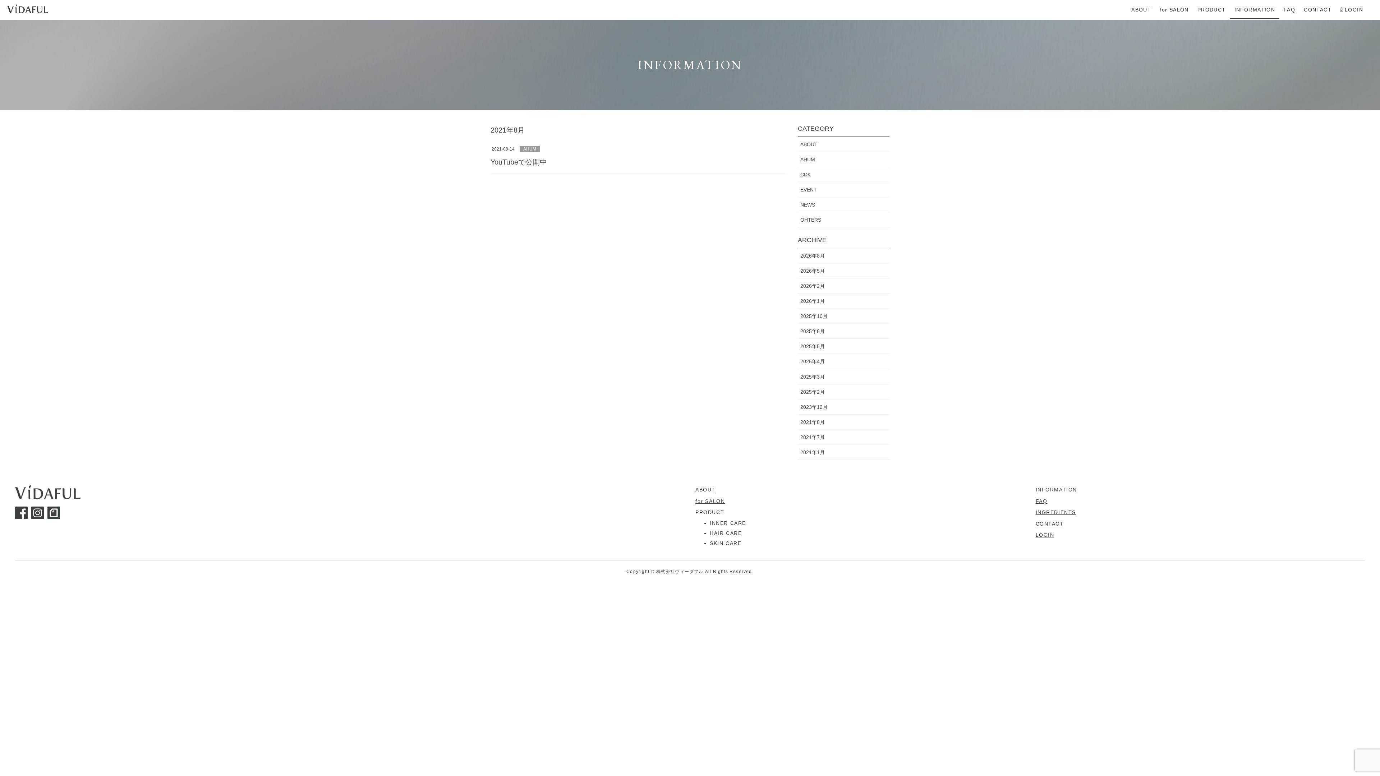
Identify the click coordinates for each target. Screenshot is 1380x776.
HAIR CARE (726, 533)
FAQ (1042, 501)
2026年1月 (812, 301)
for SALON (710, 501)
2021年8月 (812, 422)
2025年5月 (812, 346)
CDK (805, 174)
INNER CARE (728, 523)
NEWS (807, 205)
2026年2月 (812, 286)
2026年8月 (812, 256)
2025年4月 (812, 361)
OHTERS (810, 220)
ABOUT (809, 144)
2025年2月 (812, 392)
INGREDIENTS (1056, 512)
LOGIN (1045, 535)
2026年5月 (812, 271)
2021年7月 (812, 437)
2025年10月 (814, 316)
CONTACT (1050, 524)
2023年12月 (814, 407)
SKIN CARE (725, 543)
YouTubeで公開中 (519, 162)
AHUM (529, 149)
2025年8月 (812, 331)
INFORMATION (1056, 490)
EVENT (808, 190)
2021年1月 (812, 452)
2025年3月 (812, 377)
